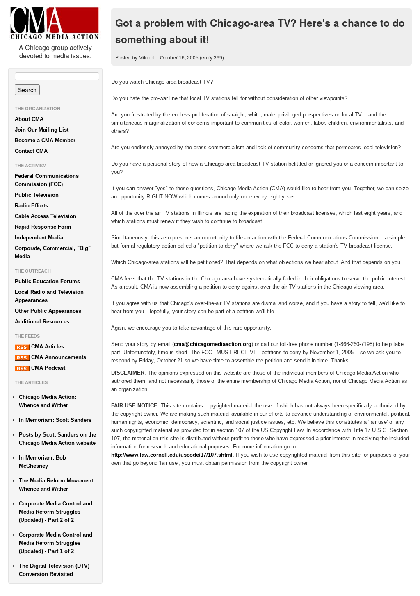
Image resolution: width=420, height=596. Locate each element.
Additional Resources (42, 321)
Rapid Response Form (43, 227)
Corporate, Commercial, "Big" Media (53, 252)
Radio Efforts (31, 205)
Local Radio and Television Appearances (49, 296)
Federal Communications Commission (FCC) (47, 180)
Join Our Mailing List (41, 130)
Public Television (37, 195)
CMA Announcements (58, 357)
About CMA (29, 119)
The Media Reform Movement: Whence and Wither (57, 485)
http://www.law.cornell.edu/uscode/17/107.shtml (172, 455)
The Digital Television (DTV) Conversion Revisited (54, 570)
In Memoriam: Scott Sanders (55, 420)
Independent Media (39, 237)
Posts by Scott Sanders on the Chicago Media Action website (57, 439)
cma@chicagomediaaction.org (212, 344)
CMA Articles (47, 346)
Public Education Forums (47, 281)
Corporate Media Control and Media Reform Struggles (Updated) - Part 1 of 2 (55, 543)
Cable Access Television (45, 216)
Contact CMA (31, 151)
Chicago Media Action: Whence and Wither (47, 401)
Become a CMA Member (45, 140)
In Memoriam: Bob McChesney (42, 462)
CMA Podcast (47, 368)
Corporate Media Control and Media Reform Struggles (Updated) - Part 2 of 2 (55, 511)
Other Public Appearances (48, 311)
